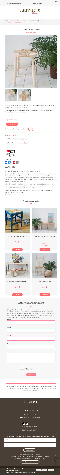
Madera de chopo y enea (20, 139)
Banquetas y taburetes (36, 21)
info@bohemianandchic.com (13, 3)
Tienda (13, 21)
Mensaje (9, 352)
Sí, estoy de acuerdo (41, 469)
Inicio (6, 21)
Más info (51, 469)
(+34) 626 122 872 (37, 3)
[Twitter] (9, 162)
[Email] (17, 162)
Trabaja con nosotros (30, 462)
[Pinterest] (14, 162)
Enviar (31, 374)
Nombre (9, 319)
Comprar (12, 124)
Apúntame (29, 450)
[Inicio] (30, 11)
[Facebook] (6, 162)
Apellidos (9, 327)
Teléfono (9, 343)
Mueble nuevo (21, 21)
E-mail (8, 335)
